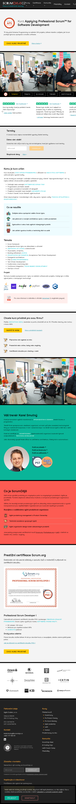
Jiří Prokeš (40, 117)
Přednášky (58, 4)
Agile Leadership (50, 724)
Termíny (14, 94)
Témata (27, 94)
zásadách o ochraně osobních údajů (49, 792)
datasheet (45, 298)
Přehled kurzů (47, 712)
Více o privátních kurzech (33, 330)
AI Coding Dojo (47, 745)
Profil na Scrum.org (39, 450)
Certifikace (66, 94)
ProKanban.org (48, 532)
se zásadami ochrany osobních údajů (37, 774)
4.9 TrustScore (22, 104)
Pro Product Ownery (51, 718)
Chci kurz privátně (16, 43)
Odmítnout (30, 798)
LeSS (57, 532)
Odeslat (36, 148)
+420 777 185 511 (9, 736)
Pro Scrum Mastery (51, 721)
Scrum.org (39, 532)
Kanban (47, 730)
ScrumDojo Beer (47, 742)
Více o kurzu (37, 43)
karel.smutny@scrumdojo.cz (13, 733)
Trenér (52, 94)
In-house (40, 94)
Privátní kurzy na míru (49, 733)
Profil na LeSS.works (40, 453)
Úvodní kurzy (49, 715)
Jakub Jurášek (8, 113)
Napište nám (13, 330)
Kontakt (67, 4)
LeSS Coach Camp (48, 748)
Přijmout (11, 798)
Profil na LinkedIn (39, 447)
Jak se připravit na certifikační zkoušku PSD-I (19, 643)
